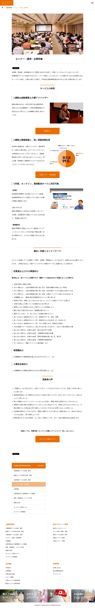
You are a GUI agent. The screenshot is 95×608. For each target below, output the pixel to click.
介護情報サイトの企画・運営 (22, 470)
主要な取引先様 (10, 574)
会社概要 (9, 564)
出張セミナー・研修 (59, 541)
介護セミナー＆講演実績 (13, 580)
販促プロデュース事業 (60, 524)
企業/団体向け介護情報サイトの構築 (24, 493)
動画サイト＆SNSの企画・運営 (23, 475)
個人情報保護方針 (58, 571)
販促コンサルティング (59, 528)
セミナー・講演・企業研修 (13, 537)
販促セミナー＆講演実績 (13, 583)
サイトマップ (57, 574)
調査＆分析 (17, 502)
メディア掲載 (9, 577)
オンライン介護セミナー (21, 507)
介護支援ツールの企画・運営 (22, 480)
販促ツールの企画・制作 (60, 534)
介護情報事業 (10, 524)
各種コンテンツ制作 (59, 537)
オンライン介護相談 (19, 511)
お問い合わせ (57, 567)
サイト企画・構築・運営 (60, 531)
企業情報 (8, 571)
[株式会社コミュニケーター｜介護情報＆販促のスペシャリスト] (6, 3)
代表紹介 (8, 567)
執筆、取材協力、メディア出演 (23, 498)
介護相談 (16, 489)
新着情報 (56, 564)
